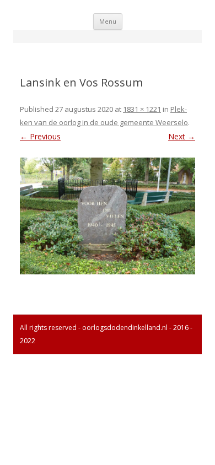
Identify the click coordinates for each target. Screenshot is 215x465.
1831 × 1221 (142, 109)
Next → (181, 136)
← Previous (40, 136)
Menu (107, 21)
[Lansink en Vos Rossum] (107, 216)
